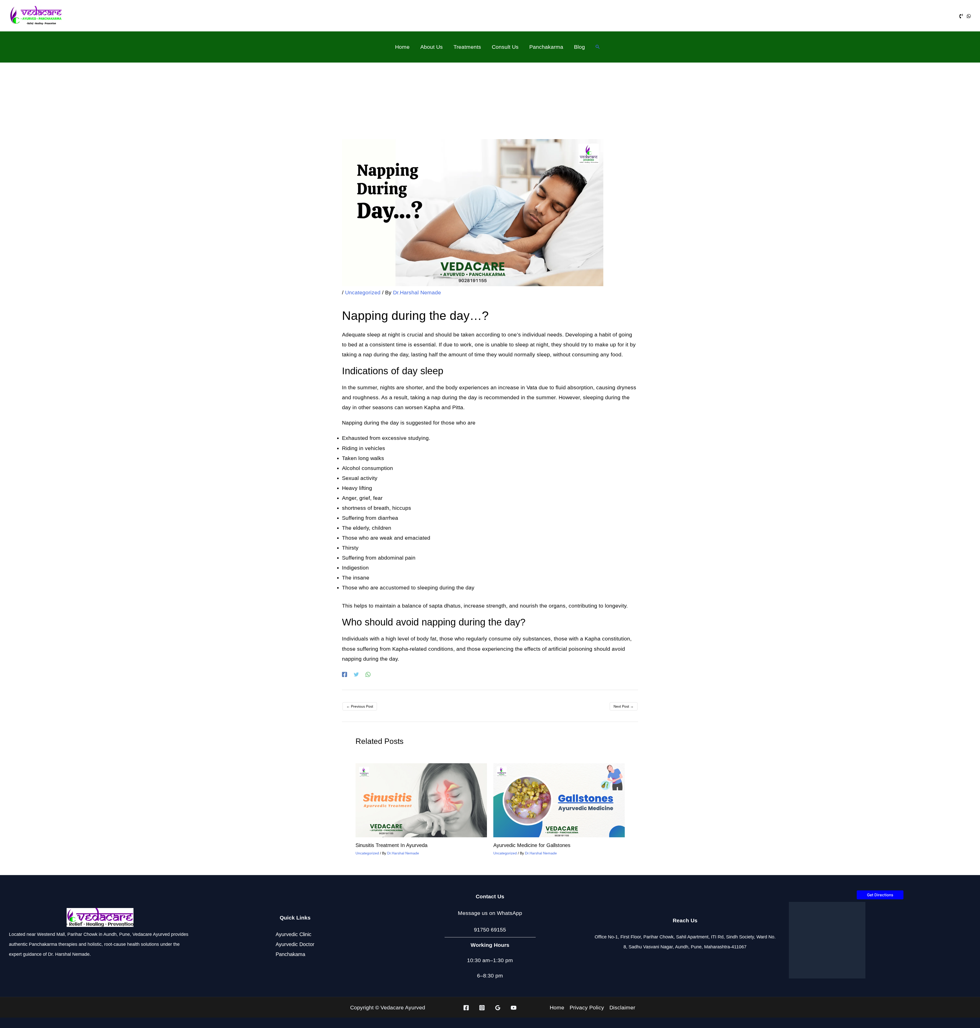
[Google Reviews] (498, 1008)
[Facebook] (344, 674)
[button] (597, 47)
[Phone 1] (961, 16)
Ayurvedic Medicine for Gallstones (531, 845)
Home (557, 1007)
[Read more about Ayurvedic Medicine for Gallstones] (559, 800)
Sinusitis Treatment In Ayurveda (391, 845)
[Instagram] (482, 1008)
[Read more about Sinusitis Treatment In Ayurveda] (421, 800)
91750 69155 (490, 930)
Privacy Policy (587, 1007)
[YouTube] (514, 1008)
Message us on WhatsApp (490, 913)
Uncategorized (363, 292)
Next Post (624, 706)
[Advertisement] (490, 101)
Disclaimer (622, 1007)
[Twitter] (356, 674)
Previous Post (359, 706)
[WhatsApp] (968, 16)
